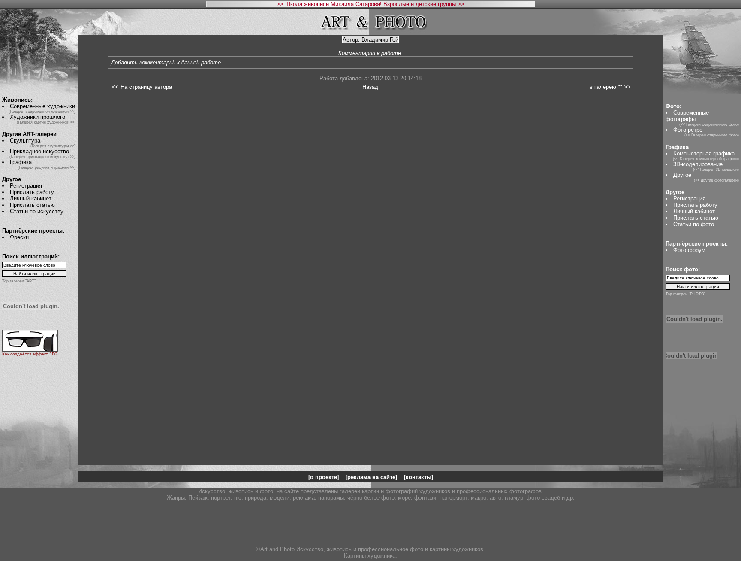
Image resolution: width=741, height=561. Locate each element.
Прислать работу (32, 192)
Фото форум (689, 250)
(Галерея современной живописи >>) (42, 111)
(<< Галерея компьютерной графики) (706, 159)
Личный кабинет (30, 198)
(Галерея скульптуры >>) (52, 146)
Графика (21, 162)
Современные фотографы (687, 115)
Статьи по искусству (36, 211)
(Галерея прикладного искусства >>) (42, 157)
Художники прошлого (37, 117)
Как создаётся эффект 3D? (29, 354)
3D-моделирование (698, 164)
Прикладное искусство (39, 151)
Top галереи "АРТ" (19, 281)
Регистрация (26, 185)
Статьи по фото (693, 224)
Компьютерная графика (704, 153)
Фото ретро (687, 130)
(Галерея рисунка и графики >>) (46, 167)
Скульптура (25, 140)
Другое (682, 175)
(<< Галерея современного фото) (709, 124)
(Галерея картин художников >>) (46, 122)
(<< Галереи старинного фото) (711, 135)
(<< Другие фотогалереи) (716, 180)
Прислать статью (32, 205)
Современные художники (42, 106)
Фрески (19, 237)
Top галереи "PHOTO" (685, 294)
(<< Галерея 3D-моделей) (716, 169)
